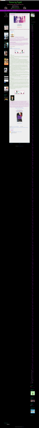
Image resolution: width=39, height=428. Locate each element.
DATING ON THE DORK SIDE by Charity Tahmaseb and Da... (33, 155)
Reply (11, 133)
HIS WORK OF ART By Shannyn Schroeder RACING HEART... (32, 249)
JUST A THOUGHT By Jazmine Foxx (32, 326)
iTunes (16, 48)
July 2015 (32, 373)
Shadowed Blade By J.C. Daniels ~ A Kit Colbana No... (33, 185)
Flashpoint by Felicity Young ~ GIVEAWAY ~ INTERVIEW (33, 354)
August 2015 (33, 372)
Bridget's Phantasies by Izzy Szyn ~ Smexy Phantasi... (32, 89)
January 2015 (33, 380)
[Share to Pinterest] (22, 126)
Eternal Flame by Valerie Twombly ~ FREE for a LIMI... (32, 124)
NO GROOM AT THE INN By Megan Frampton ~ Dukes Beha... (32, 202)
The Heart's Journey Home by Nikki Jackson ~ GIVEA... (33, 209)
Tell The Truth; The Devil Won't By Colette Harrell (32, 33)
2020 (31, 25)
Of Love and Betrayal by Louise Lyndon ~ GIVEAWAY (33, 175)
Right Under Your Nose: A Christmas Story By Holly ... (33, 223)
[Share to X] (21, 126)
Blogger (23, 426)
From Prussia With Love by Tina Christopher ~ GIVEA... (33, 256)
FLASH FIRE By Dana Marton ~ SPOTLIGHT (32, 306)
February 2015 (32, 379)
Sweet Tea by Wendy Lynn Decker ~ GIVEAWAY (33, 333)
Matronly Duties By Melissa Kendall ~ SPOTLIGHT (32, 140)
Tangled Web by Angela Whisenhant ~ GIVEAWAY (33, 319)
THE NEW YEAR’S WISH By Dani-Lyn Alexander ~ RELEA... (32, 37)
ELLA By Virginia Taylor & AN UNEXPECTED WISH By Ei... (32, 163)
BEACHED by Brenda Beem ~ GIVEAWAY (33, 277)
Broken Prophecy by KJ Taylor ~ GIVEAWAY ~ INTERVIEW (33, 284)
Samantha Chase (18, 127)
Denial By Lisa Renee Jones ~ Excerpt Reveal (32, 364)
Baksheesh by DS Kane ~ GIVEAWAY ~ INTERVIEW (33, 226)
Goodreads (19, 48)
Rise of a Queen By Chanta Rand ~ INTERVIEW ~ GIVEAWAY (33, 144)
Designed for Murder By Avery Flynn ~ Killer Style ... (33, 295)
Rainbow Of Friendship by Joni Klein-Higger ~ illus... (33, 82)
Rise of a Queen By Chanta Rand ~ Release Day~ (32, 121)
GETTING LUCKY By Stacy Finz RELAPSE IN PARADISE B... (32, 71)
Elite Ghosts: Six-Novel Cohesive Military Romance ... (33, 167)
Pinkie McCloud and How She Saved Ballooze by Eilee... (32, 329)
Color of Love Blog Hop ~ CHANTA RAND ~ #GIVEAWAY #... (33, 60)
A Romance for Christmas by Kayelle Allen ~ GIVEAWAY (33, 323)
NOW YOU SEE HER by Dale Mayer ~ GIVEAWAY (33, 220)
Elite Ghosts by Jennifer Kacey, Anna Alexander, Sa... (32, 93)
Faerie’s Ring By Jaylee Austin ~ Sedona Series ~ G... (32, 182)
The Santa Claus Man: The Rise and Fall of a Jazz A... (32, 103)
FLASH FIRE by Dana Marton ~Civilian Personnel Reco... (32, 78)
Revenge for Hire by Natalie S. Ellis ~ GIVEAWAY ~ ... (33, 292)
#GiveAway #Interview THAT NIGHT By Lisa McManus (32, 56)
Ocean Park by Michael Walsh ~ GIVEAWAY (33, 245)
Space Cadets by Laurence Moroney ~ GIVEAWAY (33, 110)
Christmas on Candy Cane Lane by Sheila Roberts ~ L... (32, 288)
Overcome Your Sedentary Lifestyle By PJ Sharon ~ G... (33, 206)
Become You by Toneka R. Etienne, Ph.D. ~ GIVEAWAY (33, 128)
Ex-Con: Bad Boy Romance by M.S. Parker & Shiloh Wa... (32, 85)
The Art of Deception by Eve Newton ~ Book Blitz (32, 308)
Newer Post (11, 143)
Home (19, 143)
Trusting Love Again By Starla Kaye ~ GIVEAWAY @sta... (33, 117)
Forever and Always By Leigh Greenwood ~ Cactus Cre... (32, 274)
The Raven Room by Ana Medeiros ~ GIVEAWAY (33, 99)
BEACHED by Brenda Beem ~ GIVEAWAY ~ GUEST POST (33, 238)
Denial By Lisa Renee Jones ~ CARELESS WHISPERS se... (32, 106)
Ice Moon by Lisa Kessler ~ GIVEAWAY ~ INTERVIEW (33, 132)
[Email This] (20, 126)
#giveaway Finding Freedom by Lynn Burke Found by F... (32, 48)
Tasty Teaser (12, 128)
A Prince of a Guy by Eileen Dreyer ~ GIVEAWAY (33, 280)
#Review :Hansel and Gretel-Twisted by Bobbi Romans (32, 66)
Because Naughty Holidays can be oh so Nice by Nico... (32, 45)
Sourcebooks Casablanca (22, 127)
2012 (31, 383)
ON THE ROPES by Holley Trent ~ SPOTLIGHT (32, 212)
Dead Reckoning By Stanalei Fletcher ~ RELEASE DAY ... (32, 136)
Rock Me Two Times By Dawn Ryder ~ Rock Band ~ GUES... (32, 299)
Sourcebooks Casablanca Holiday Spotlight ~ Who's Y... (32, 216)
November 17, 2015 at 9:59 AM (18, 131)
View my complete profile (33, 387)
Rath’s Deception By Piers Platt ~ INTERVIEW (32, 179)
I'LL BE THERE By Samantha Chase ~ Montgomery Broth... (32, 193)
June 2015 (32, 374)
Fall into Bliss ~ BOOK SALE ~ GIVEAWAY (33, 357)
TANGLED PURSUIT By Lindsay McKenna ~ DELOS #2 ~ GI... (32, 341)
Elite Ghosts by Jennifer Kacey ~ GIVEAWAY (33, 242)
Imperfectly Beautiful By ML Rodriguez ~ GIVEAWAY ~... (33, 264)
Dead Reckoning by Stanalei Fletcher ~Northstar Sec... (32, 151)
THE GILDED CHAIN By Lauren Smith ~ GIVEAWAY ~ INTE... (33, 235)
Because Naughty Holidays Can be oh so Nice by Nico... (32, 148)
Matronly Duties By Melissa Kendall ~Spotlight (32, 367)
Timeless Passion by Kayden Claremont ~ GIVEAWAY (33, 230)
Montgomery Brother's (13, 127)
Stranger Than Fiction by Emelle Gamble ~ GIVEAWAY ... (33, 197)
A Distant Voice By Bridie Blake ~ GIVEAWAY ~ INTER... (33, 350)
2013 (31, 382)
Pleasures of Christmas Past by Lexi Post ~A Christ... (32, 252)
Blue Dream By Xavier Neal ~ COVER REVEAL (33, 267)
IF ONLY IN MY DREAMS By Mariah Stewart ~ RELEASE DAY (32, 41)
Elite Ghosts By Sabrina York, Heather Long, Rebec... (32, 270)
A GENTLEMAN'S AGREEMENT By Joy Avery (32, 189)
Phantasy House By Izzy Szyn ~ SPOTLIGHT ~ (32, 96)
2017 (31, 27)
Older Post (28, 143)
